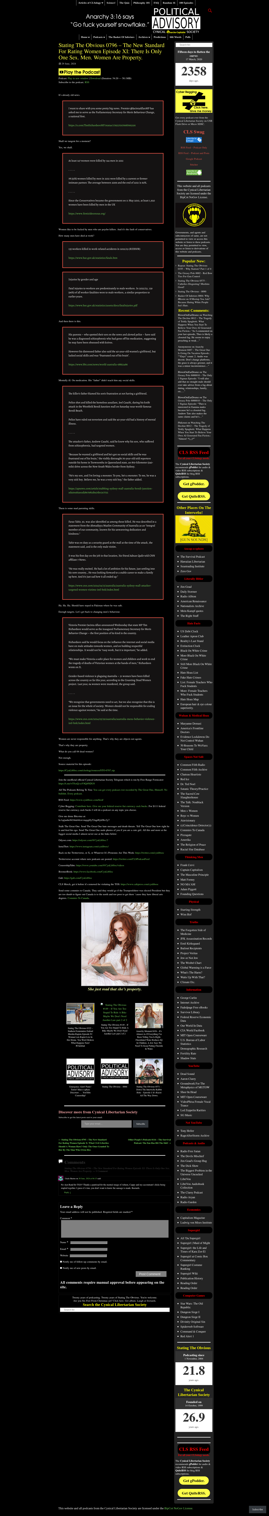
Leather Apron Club (192, 636)
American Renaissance (193, 601)
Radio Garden (188, 1202)
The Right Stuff (189, 616)
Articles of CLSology (89, 2)
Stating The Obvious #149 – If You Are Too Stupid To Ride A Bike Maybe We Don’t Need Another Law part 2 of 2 (115, 1029)
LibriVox (185, 1179)
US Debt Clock (189, 631)
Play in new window (78, 78)
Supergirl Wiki (189, 1273)
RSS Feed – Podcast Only (194, 147)
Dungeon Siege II (190, 1317)
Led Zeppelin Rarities (193, 1110)
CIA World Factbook (192, 1030)
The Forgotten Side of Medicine (193, 932)
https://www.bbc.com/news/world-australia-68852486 (98, 364)
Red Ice (184, 779)
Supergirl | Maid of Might (195, 1243)
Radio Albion (188, 596)
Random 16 (169, 2)
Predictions (160, 37)
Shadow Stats (188, 1058)
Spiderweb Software (192, 1326)
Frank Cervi (187, 865)
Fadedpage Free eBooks (194, 1007)
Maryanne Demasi (190, 723)
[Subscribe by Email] (194, 141)
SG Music (186, 1115)
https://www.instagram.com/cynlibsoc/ (89, 846)
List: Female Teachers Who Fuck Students (196, 684)
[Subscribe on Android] (194, 174)
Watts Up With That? (192, 977)
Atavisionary (187, 820)
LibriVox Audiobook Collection (192, 1186)
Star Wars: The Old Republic (191, 1305)
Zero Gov (185, 571)
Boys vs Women (189, 816)
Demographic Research (193, 1048)
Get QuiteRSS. (194, 496)
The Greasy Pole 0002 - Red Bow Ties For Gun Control (195, 274)
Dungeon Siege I (189, 1312)
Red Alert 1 (187, 1336)
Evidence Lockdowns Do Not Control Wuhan (194, 738)
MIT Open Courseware (193, 1035)
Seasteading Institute (192, 566)
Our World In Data (191, 1025)
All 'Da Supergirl (190, 1238)
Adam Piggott (188, 889)
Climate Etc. (187, 982)
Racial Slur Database (192, 849)
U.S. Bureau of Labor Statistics (192, 1042)
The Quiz (124, 2)
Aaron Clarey (188, 1079)
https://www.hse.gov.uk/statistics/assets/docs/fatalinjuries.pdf (103, 305)
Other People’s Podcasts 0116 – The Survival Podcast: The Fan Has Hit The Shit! (149, 1141)
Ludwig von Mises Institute (196, 1222)
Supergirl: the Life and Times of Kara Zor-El (193, 1249)
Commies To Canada (78, 898)
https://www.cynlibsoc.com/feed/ (86, 799)
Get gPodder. (194, 483)
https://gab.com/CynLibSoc (78, 877)
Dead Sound (187, 1074)
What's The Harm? (191, 972)
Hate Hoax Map (189, 699)
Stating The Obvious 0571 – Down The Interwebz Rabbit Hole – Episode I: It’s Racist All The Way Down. (149, 1091)
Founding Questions (192, 894)
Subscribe (140, 1123)
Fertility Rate (188, 1053)
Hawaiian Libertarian (192, 561)
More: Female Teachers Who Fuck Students (193, 692)
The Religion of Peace (193, 844)
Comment (66, 1218)
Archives (143, 37)
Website (64, 1255)
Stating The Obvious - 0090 (192, 291)
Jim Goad (186, 587)
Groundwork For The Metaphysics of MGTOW (195, 1085)
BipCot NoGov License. (194, 197)
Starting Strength (190, 910)
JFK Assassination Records (196, 938)
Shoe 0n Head (188, 1092)
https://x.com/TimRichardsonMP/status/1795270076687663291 (102, 125)
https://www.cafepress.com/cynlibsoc (139, 884)
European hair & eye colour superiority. (196, 706)
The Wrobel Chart (190, 963)
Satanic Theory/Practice (194, 789)
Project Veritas (189, 953)
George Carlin (188, 998)
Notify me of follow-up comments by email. (85, 1261)
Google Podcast (194, 158)
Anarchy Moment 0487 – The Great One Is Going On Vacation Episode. (194, 350)
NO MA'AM (187, 884)
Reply (67, 1192)
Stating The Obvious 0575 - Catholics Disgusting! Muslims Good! (193, 284)
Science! (111, 2)
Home (84, 37)
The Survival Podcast (192, 556)
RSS (87, 82)
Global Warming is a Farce (195, 967)
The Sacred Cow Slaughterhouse (190, 795)
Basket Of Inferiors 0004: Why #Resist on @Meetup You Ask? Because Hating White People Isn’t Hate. (194, 300)
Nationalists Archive (192, 606)
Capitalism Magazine (192, 1218)
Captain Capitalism (191, 870)
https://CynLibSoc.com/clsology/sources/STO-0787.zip (87, 770)
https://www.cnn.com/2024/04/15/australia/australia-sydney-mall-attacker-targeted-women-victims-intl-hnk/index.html (110, 587)
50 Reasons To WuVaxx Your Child (194, 747)
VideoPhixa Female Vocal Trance (195, 1103)
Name (64, 1242)
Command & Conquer (193, 1331)
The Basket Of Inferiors (121, 37)
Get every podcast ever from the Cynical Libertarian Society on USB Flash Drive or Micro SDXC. (193, 121)
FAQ (156, 2)
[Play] (80, 74)
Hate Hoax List (189, 672)
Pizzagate (186, 835)
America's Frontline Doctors (191, 730)
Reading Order (188, 1283)
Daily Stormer (188, 591)
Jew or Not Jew (189, 958)
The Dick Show (189, 1166)
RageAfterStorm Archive (194, 1135)
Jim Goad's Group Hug (193, 1161)
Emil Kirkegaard (190, 943)
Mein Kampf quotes (191, 611)
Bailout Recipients (191, 948)
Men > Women (189, 811)
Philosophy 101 (141, 2)
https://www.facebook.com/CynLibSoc (93, 871)
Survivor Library (190, 1012)
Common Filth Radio (192, 765)
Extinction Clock (190, 646)
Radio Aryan (187, 1197)
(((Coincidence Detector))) (195, 825)
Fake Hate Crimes (190, 677)
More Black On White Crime (193, 657)
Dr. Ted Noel (187, 784)
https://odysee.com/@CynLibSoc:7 (90, 840)
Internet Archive (189, 1002)
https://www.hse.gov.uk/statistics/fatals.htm (93, 258)
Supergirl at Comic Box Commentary (194, 1258)
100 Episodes (186, 2)
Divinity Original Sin (192, 1322)
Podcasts (98, 37)
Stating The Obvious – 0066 (114, 1086)
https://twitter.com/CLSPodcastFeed (131, 859)
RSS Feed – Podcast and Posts (193, 153)
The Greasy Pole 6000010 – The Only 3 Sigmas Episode (195, 375)
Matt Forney (187, 879)
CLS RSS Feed (194, 452)
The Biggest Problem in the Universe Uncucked (196, 1172)
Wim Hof (186, 914)
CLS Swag (193, 131)
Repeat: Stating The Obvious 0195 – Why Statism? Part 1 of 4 (194, 267)
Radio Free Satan (190, 1151)
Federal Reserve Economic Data (195, 1019)
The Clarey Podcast (191, 1192)
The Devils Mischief (192, 1156)
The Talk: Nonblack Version (191, 804)
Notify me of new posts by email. (80, 1268)
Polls (188, 37)
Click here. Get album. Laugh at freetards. (134, 1300)
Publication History (191, 1278)
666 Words (175, 37)
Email (64, 1249)
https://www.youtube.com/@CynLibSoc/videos (100, 865)
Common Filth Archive (193, 769)
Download (95, 78)
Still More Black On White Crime (196, 666)
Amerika (185, 840)
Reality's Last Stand (191, 641)
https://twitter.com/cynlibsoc (149, 852)
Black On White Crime (193, 650)
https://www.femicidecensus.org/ (87, 213)
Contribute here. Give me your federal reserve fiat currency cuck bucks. (111, 806)
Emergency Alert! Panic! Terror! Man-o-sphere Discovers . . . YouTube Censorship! (80, 1091)
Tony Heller (187, 1131)
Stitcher (194, 164)
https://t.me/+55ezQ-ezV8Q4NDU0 (77, 783)
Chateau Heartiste (190, 774)
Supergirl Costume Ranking (191, 1267)
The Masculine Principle (194, 875)
